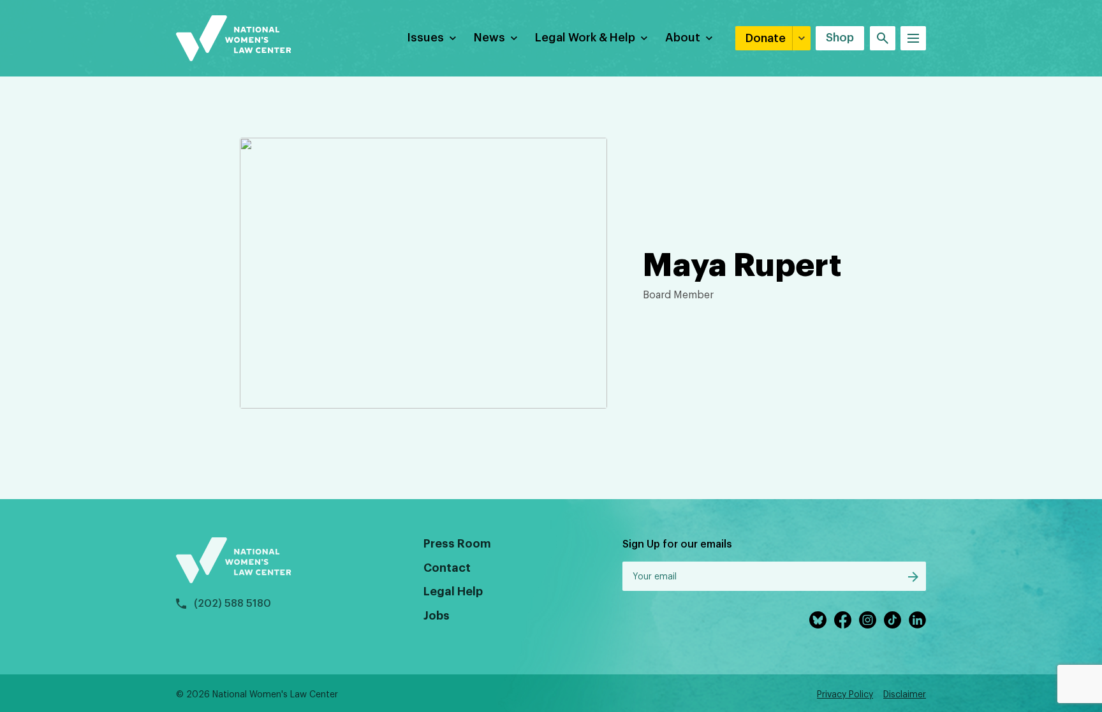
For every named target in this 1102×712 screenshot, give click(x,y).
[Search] (882, 38)
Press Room (457, 543)
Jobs (436, 615)
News (489, 37)
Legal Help (453, 591)
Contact (447, 568)
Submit (913, 577)
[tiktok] (892, 619)
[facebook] (842, 619)
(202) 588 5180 (232, 604)
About (682, 37)
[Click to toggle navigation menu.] (913, 38)
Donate (766, 38)
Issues (425, 37)
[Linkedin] (917, 619)
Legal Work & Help (585, 37)
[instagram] (867, 619)
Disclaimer (904, 694)
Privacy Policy (845, 694)
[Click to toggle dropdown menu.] (453, 38)
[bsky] (817, 619)
